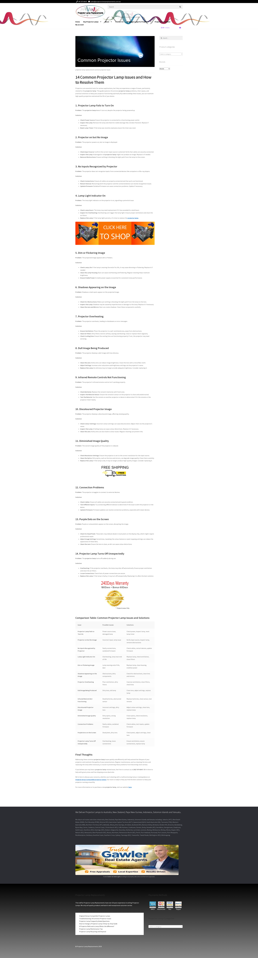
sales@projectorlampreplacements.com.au (106, 2)
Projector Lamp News (162, 22)
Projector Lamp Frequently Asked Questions (94, 921)
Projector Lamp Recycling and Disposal (92, 932)
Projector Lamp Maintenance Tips (91, 929)
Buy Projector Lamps (91, 22)
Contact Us (119, 22)
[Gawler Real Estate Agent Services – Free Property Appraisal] (129, 860)
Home (77, 22)
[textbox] (171, 54)
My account (79, 25)
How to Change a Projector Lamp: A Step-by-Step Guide (98, 924)
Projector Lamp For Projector (138, 22)
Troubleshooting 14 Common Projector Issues (95, 919)
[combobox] (171, 54)
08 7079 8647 (82, 2)
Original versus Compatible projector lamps (90, 780)
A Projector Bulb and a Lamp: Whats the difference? (96, 926)
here (130, 787)
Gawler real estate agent (113, 876)
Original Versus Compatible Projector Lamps (94, 916)
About (107, 22)
